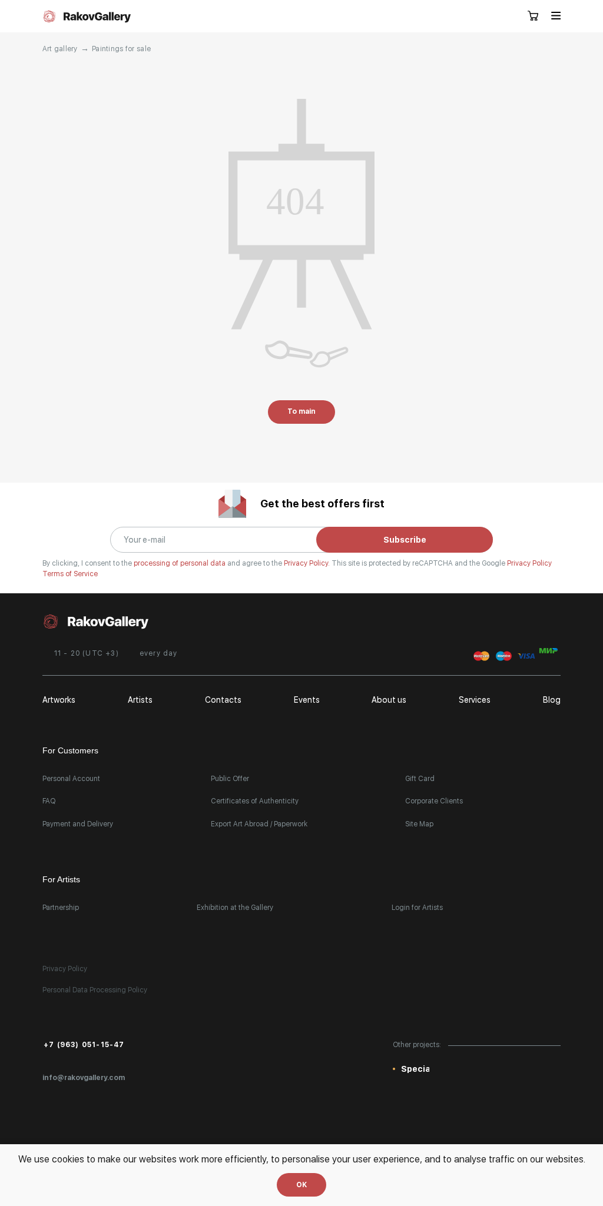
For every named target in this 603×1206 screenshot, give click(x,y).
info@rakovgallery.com (83, 1078)
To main (301, 411)
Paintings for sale (121, 49)
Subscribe (404, 539)
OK (301, 1185)
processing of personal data (180, 563)
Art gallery (60, 49)
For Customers (70, 750)
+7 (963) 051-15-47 (84, 1045)
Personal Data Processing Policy (94, 990)
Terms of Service (70, 574)
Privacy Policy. (308, 563)
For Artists (61, 879)
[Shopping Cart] (533, 16)
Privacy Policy (529, 563)
